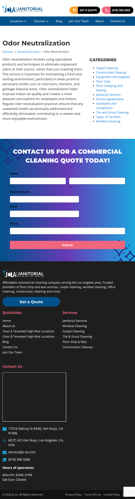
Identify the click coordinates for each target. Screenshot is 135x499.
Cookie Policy (112, 494)
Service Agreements (109, 99)
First (12, 186)
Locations (16, 21)
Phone (15, 223)
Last (71, 186)
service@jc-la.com (22, 452)
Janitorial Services (29, 51)
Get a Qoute (31, 301)
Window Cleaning (108, 121)
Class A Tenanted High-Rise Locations (28, 331)
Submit (67, 245)
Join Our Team (79, 21)
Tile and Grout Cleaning (112, 112)
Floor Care (103, 81)
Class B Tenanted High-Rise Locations (28, 336)
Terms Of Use (92, 494)
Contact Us (117, 21)
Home (6, 321)
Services (39, 21)
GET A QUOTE (88, 10)
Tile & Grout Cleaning (77, 336)
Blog (59, 21)
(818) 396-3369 (121, 10)
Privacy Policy (73, 494)
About (99, 21)
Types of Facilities (108, 117)
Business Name (21, 191)
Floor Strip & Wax (75, 342)
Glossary (7, 51)
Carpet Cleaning (107, 68)
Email (14, 206)
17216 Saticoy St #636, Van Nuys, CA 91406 (35, 430)
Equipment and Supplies (113, 77)
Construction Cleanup (111, 72)
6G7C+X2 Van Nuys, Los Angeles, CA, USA (36, 442)
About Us (8, 326)
